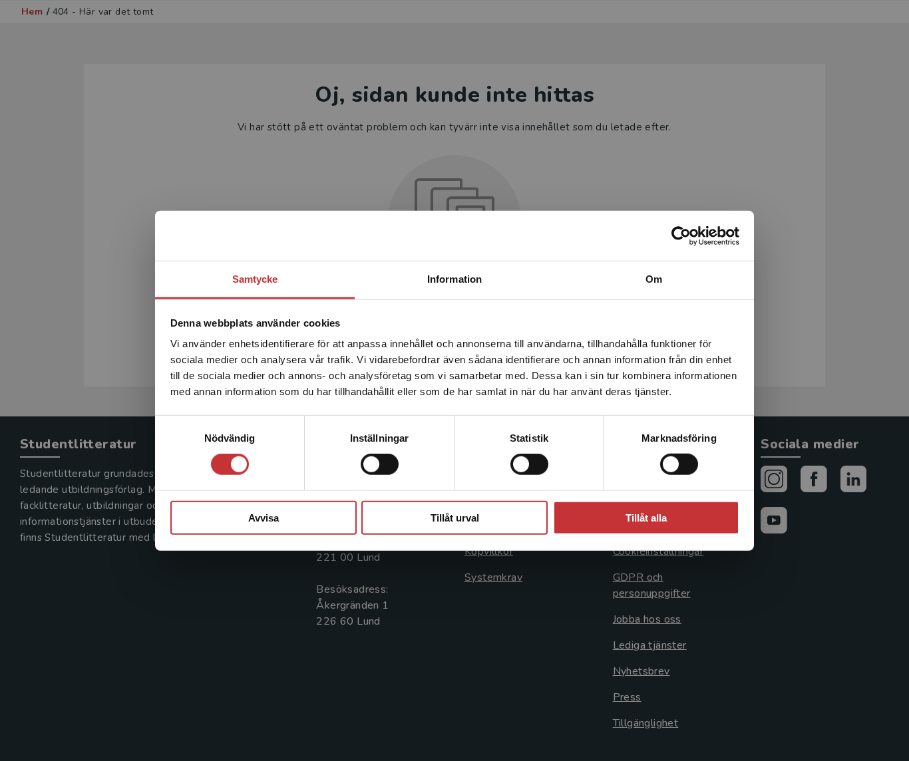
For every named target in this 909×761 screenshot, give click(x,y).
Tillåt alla (646, 518)
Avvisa (263, 518)
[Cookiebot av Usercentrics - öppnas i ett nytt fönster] (681, 235)
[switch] (380, 464)
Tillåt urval (455, 518)
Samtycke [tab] (255, 279)
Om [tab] (653, 279)
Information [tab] (454, 279)
